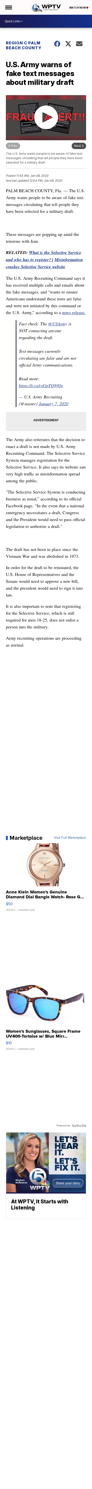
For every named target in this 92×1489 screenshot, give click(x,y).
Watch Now (77, 7)
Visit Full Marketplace (70, 838)
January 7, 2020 (53, 404)
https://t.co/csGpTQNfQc (41, 385)
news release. (74, 312)
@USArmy (57, 324)
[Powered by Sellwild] (79, 1125)
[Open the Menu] (8, 7)
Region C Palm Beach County (23, 45)
